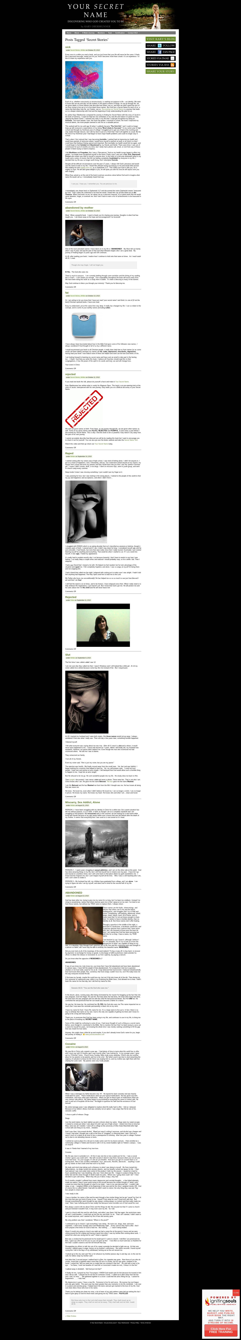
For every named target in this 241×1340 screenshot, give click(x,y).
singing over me (86, 168)
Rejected (70, 597)
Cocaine (70, 1043)
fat (67, 292)
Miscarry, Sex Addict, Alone (82, 802)
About (76, 33)
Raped (69, 453)
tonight (72, 780)
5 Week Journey (88, 33)
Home (69, 33)
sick (68, 47)
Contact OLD (133, 33)
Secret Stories (75, 50)
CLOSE (236, 1293)
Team (110, 33)
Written (83, 50)
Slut (67, 654)
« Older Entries (70, 1316)
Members (101, 33)
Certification (120, 33)
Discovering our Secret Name (112, 109)
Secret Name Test (131, 440)
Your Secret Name (122, 382)
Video (72, 600)
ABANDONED (73, 892)
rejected (70, 374)
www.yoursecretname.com (94, 1034)
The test (110, 781)
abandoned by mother (79, 207)
